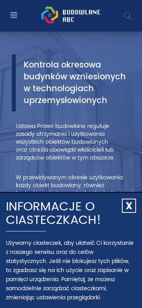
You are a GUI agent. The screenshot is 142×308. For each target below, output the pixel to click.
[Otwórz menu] (12, 16)
